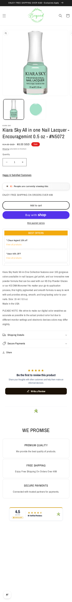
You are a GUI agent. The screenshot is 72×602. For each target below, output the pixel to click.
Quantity (6, 154)
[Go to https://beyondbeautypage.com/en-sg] (36, 15)
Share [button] (9, 352)
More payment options (36, 223)
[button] (4, 15)
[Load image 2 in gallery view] (36, 109)
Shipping (6, 149)
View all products (13, 244)
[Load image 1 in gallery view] (13, 109)
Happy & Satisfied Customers (17, 175)
